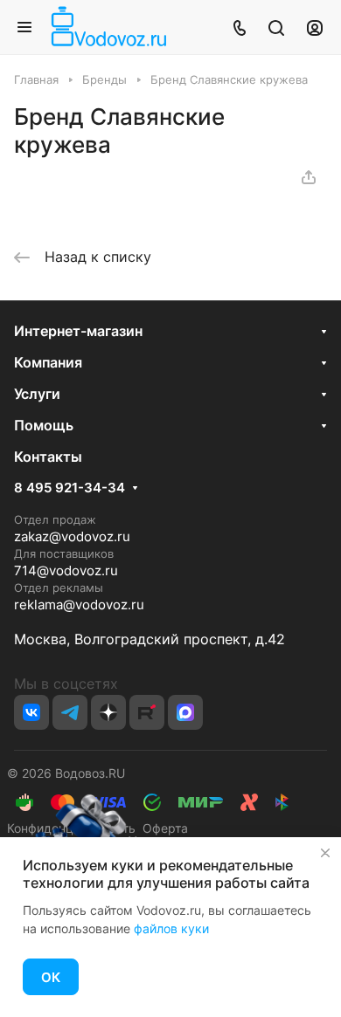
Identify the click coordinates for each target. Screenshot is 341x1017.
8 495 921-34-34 (69, 488)
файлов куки (171, 928)
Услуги (37, 393)
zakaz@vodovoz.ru (72, 536)
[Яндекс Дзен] (108, 712)
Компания (48, 362)
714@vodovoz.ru (66, 570)
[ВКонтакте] (31, 712)
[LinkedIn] (185, 712)
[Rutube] (146, 712)
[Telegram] (69, 712)
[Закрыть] (325, 853)
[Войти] (315, 27)
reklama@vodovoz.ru (79, 604)
